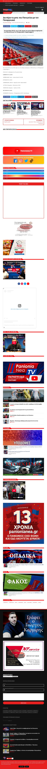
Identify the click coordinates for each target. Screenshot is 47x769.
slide (26, 12)
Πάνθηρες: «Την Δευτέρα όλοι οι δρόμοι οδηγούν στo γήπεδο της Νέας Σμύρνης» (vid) (25, 564)
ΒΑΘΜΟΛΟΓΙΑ (22, 3)
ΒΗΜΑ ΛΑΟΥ (30, 712)
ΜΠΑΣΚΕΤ (10, 710)
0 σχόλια (10, 449)
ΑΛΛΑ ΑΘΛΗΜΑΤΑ (6, 712)
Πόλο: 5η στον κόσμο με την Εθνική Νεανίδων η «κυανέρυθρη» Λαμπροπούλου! (25, 446)
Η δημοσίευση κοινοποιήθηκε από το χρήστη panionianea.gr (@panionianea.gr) (20, 325)
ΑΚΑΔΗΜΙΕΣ (24, 710)
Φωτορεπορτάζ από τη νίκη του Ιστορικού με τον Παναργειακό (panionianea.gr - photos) (25, 592)
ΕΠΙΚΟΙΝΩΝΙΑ (15, 3)
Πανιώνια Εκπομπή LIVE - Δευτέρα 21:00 (15, 12)
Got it (27, 766)
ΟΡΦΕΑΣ (39, 602)
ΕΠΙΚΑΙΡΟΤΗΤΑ (16, 710)
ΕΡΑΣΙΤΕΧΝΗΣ (29, 602)
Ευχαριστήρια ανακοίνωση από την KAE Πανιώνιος (16, 37)
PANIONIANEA (20, 602)
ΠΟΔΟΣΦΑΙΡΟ (5, 710)
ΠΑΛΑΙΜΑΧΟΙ (35, 602)
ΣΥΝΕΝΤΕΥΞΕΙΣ (11, 602)
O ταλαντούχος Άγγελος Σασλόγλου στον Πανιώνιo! (18, 451)
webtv (16, 602)
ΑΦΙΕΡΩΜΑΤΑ (5, 602)
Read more (14, 448)
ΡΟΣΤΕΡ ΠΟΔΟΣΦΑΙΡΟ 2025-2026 (11, 5)
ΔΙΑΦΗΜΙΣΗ (22, 5)
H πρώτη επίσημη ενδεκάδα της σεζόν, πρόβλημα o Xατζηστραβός (19, 35)
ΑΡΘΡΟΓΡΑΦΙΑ (30, 710)
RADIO (25, 602)
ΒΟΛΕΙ (20, 710)
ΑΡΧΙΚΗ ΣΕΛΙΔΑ (8, 3)
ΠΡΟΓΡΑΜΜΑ (29, 3)
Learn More (22, 766)
